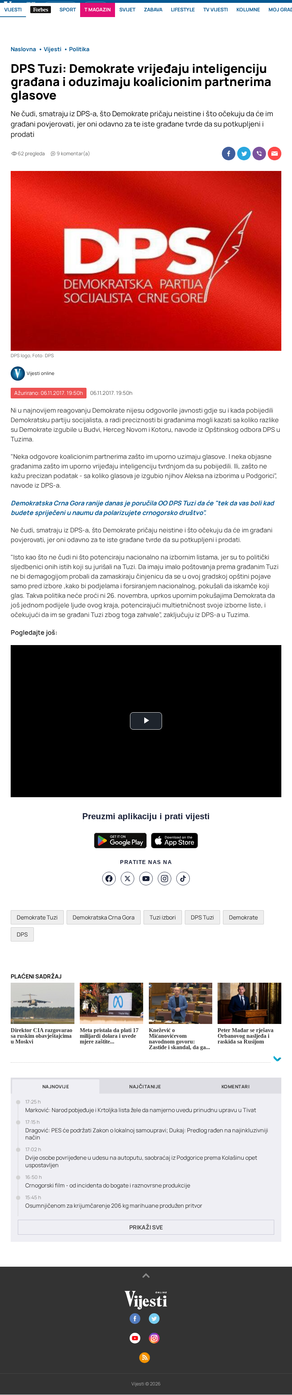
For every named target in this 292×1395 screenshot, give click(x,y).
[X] (127, 878)
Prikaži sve (146, 1227)
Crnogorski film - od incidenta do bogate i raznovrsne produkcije (107, 1185)
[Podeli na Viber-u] (259, 153)
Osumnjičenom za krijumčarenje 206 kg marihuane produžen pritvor (113, 1205)
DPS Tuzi (202, 917)
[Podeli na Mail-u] (274, 153)
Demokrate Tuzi (37, 917)
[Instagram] (164, 878)
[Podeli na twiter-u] (244, 153)
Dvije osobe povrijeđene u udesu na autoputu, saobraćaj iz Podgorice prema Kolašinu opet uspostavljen (141, 1161)
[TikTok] (183, 878)
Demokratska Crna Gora (104, 917)
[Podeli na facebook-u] (228, 153)
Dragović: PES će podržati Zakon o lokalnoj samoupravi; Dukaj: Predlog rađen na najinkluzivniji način (146, 1134)
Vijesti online (40, 373)
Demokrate (243, 917)
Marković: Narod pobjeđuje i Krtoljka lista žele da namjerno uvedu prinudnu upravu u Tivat (140, 1110)
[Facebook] (109, 878)
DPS (22, 934)
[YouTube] (146, 878)
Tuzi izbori (163, 917)
